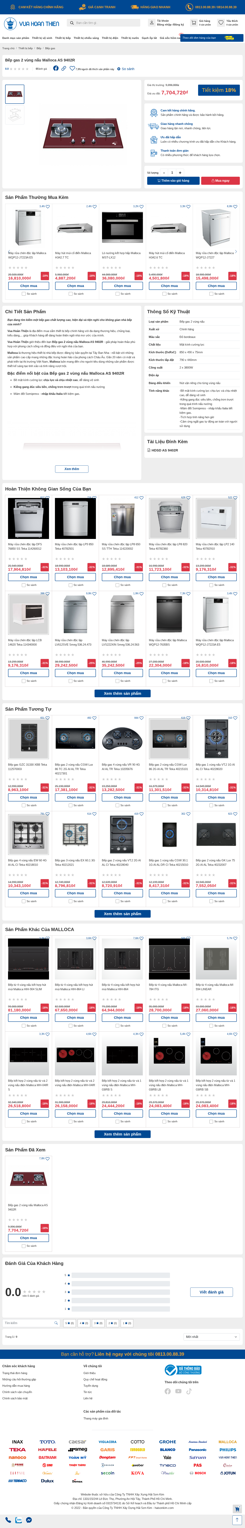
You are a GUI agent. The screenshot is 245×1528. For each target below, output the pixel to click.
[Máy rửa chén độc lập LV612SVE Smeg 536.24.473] (75, 614)
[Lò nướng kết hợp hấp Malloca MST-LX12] (122, 227)
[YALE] (168, 1457)
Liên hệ (87, 1398)
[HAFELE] (47, 1450)
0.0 (7, 68)
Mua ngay (222, 180)
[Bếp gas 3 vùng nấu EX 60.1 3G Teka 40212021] (75, 834)
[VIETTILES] (47, 1473)
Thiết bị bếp (25, 48)
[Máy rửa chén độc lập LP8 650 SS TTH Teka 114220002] (122, 518)
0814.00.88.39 (227, 7)
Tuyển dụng (90, 1385)
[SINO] (47, 1465)
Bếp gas (50, 48)
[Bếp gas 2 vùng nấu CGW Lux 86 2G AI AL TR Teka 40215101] (169, 738)
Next (236, 251)
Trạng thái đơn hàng (14, 1373)
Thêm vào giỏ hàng (175, 180)
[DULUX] (47, 1481)
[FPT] (137, 1457)
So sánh (128, 69)
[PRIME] (17, 1465)
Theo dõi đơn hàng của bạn (199, 37)
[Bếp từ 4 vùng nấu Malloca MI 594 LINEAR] (216, 959)
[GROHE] (168, 1442)
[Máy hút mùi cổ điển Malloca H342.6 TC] (169, 227)
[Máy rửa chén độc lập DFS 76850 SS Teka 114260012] (28, 518)
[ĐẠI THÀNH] (47, 1457)
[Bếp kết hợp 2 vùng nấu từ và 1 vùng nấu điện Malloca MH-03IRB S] (122, 1054)
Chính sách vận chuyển (17, 1392)
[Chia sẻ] (56, 69)
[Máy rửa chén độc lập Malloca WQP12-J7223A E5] (28, 227)
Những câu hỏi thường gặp (19, 1379)
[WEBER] (137, 1465)
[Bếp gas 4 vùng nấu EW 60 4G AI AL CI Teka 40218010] (28, 834)
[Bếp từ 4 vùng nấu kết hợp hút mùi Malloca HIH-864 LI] (75, 959)
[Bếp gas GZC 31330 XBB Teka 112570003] (28, 738)
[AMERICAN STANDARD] (198, 1442)
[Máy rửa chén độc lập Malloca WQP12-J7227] (216, 227)
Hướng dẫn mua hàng (16, 1385)
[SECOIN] (107, 1473)
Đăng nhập (164, 24)
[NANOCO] (17, 1457)
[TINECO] (168, 1465)
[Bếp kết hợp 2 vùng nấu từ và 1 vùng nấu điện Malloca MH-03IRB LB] (169, 1054)
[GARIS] (107, 1450)
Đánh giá (41, 68)
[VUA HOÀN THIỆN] (228, 1457)
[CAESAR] (77, 1442)
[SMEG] (77, 1450)
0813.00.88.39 (205, 7)
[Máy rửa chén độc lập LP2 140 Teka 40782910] (216, 518)
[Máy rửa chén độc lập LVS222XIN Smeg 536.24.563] (122, 614)
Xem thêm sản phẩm (122, 693)
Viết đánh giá (212, 1292)
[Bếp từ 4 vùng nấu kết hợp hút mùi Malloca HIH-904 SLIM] (28, 959)
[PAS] (198, 1465)
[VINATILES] (168, 1473)
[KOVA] (137, 1473)
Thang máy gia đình (95, 1418)
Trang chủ (8, 48)
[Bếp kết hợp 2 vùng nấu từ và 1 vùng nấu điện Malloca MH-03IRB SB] (216, 1054)
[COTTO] (137, 1442)
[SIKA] (77, 1473)
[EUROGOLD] (137, 1450)
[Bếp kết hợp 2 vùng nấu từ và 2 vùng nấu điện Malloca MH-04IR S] (28, 1054)
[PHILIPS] (228, 1450)
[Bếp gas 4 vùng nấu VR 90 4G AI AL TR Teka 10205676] (122, 738)
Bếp (39, 48)
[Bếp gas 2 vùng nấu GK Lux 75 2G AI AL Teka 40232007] (216, 834)
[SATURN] (198, 1457)
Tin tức (87, 1392)
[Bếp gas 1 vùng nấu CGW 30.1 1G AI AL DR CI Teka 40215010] (169, 834)
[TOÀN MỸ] (77, 1457)
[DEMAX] (77, 1481)
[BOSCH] (198, 1473)
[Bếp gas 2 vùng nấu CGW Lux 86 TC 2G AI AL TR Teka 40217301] (75, 738)
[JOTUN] (228, 1473)
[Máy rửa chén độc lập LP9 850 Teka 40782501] (75, 518)
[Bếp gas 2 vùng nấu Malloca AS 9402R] (28, 1179)
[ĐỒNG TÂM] (107, 1457)
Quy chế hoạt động (95, 1379)
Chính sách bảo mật (15, 1398)
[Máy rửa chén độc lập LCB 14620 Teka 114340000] (28, 614)
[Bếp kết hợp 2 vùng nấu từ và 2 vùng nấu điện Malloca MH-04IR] (75, 1054)
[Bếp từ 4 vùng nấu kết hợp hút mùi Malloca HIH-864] (122, 959)
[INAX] (17, 1442)
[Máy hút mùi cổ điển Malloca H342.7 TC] (75, 227)
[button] (72, 469)
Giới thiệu (89, 1373)
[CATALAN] (228, 1465)
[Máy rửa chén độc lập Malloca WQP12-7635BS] (169, 614)
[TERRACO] (17, 1481)
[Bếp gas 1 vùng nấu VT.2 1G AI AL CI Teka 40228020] (216, 738)
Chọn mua (28, 286)
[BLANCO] (168, 1450)
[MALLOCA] (228, 1442)
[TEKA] (17, 1450)
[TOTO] (47, 1442)
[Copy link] (63, 69)
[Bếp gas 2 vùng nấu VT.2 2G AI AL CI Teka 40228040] (122, 834)
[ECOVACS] (107, 1465)
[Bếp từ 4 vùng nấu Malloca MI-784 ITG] (169, 959)
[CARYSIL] (17, 1473)
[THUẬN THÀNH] (77, 1465)
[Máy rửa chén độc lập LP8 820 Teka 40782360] (169, 518)
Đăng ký (178, 24)
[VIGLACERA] (107, 1442)
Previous (9, 251)
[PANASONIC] (198, 1450)
